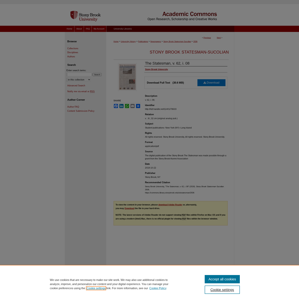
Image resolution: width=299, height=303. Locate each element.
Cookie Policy (157, 288)
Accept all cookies (222, 279)
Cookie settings (96, 288)
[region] (149, 284)
